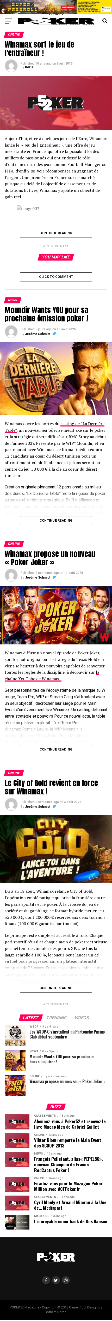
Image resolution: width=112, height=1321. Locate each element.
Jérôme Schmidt (37, 334)
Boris (29, 67)
